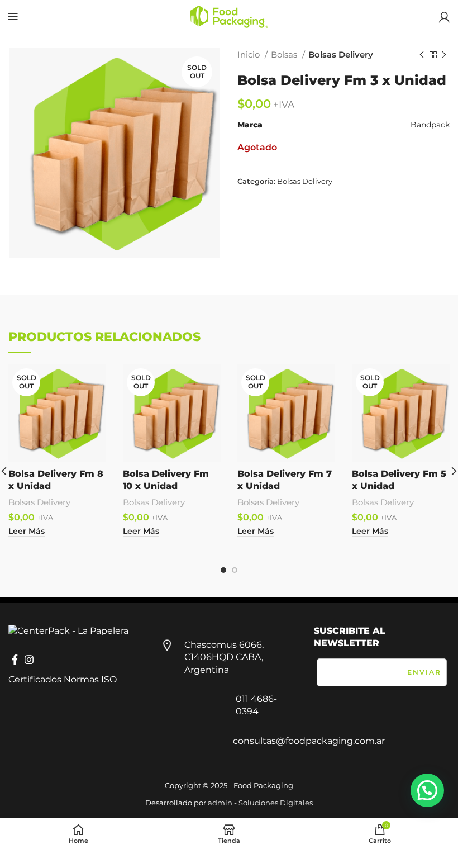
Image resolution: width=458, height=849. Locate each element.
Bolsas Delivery (340, 54)
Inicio (249, 54)
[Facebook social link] (14, 659)
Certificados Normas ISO (62, 679)
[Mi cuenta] (444, 17)
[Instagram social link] (29, 659)
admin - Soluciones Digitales (260, 802)
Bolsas (285, 54)
